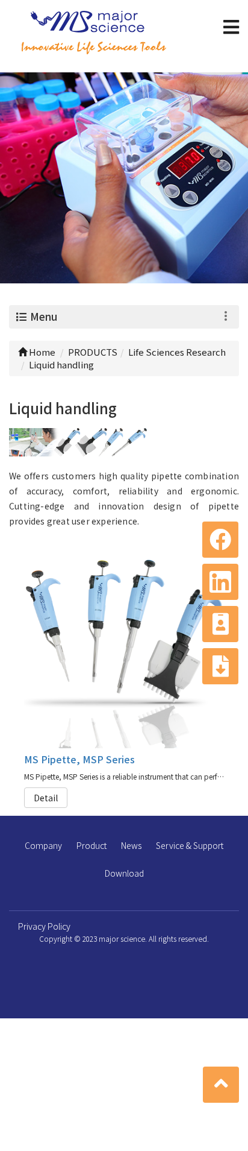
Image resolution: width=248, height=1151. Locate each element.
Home (41, 351)
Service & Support (189, 845)
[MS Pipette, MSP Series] (124, 647)
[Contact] (220, 624)
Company (43, 845)
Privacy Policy (44, 926)
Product (91, 845)
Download (124, 873)
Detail (46, 798)
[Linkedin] (220, 582)
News (131, 845)
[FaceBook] (220, 540)
